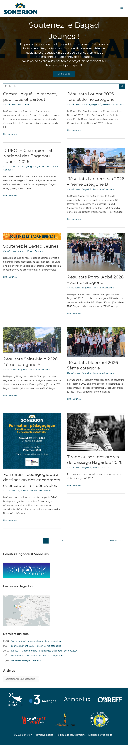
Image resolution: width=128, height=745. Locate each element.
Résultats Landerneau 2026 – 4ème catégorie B (37, 656)
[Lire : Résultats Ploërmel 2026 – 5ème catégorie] (96, 342)
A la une (85, 104)
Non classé (23, 104)
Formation (45, 491)
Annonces (32, 491)
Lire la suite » (10, 134)
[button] (4, 48)
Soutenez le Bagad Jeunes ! (32, 246)
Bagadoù (96, 104)
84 (63, 540)
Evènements (45, 167)
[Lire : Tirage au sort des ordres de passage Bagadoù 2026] (96, 432)
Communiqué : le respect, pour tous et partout (36, 641)
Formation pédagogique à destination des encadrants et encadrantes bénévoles (31, 480)
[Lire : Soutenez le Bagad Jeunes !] (32, 236)
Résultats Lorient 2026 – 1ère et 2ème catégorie (35, 646)
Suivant (115, 540)
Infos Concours (101, 468)
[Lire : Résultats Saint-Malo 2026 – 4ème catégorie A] (32, 340)
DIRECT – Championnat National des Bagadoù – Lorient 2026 (28, 156)
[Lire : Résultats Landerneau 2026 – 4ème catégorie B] (96, 160)
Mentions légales (44, 735)
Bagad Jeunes (35, 251)
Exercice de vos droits (100, 735)
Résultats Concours (113, 104)
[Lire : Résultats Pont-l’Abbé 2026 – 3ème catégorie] (96, 252)
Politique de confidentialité (71, 735)
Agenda (21, 491)
